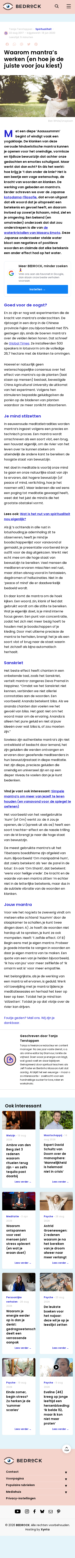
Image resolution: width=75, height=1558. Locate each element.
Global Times (19, 343)
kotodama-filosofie (20, 197)
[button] (63, 1472)
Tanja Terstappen (20, 29)
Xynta (45, 1529)
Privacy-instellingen (21, 1498)
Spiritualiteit (43, 29)
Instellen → (37, 289)
